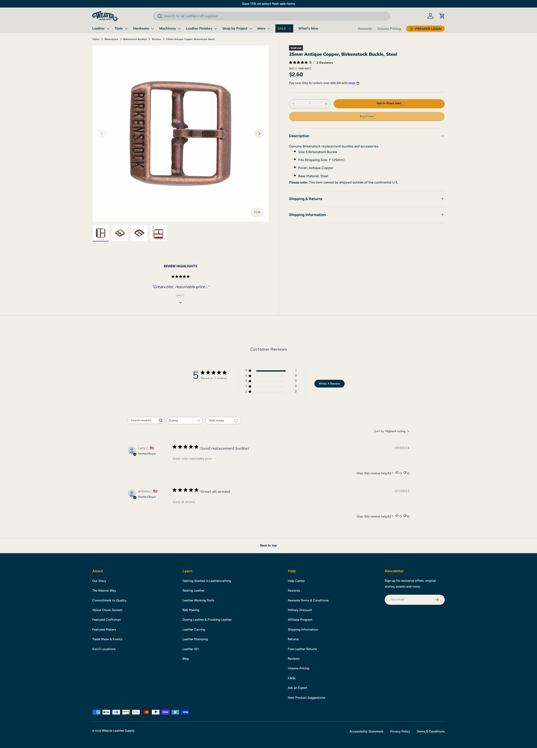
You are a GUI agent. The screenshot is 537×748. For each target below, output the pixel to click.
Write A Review (329, 384)
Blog (185, 659)
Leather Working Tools (198, 600)
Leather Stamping (195, 639)
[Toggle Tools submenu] (126, 28)
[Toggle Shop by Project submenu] (250, 28)
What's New (308, 28)
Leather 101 (190, 649)
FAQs (292, 678)
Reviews (294, 659)
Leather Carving (193, 629)
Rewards (365, 28)
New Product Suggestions (306, 698)
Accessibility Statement (366, 731)
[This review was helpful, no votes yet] (397, 473)
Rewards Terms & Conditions (308, 600)
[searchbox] (142, 420)
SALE (282, 28)
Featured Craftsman (106, 620)
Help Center (296, 581)
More (261, 28)
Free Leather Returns (302, 649)
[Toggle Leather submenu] (108, 28)
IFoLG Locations (104, 649)
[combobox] (271, 16)
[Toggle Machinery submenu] (179, 28)
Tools (119, 28)
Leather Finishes (199, 28)
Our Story (99, 581)
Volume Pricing (389, 28)
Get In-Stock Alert (389, 103)
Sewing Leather (193, 590)
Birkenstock (111, 39)
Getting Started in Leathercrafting (206, 581)
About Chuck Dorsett (107, 610)
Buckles (156, 39)
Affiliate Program (300, 620)
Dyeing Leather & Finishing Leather (207, 620)
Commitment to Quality (109, 600)
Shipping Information (303, 629)
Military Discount (300, 610)
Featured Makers (104, 629)
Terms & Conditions (431, 731)
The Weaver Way (104, 590)
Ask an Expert (297, 688)
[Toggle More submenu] (268, 28)
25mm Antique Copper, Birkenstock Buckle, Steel (191, 39)
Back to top (268, 545)
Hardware (141, 28)
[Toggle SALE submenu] (289, 28)
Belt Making (190, 610)
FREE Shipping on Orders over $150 (267, 4)
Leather (98, 28)
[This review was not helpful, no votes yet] (404, 473)
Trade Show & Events (107, 639)
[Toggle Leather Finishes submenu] (215, 28)
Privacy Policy (400, 731)
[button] (442, 16)
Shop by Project (234, 28)
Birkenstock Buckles (135, 39)
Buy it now (367, 116)
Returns (293, 639)
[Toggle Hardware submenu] (152, 28)
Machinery (167, 28)
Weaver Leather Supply (118, 730)
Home (95, 39)
